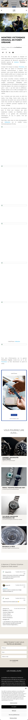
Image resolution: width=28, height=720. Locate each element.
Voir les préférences (14, 714)
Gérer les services (13, 702)
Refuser (14, 710)
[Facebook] (6, 52)
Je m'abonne (14, 660)
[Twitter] (3, 52)
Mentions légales (13, 718)
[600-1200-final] (14, 420)
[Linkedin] (9, 52)
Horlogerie (4, 49)
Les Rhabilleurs (18, 47)
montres (16, 62)
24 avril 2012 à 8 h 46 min (19, 608)
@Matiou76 (5, 588)
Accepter (14, 706)
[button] (26, 688)
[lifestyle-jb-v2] (14, 4)
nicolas (6, 585)
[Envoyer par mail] (13, 52)
